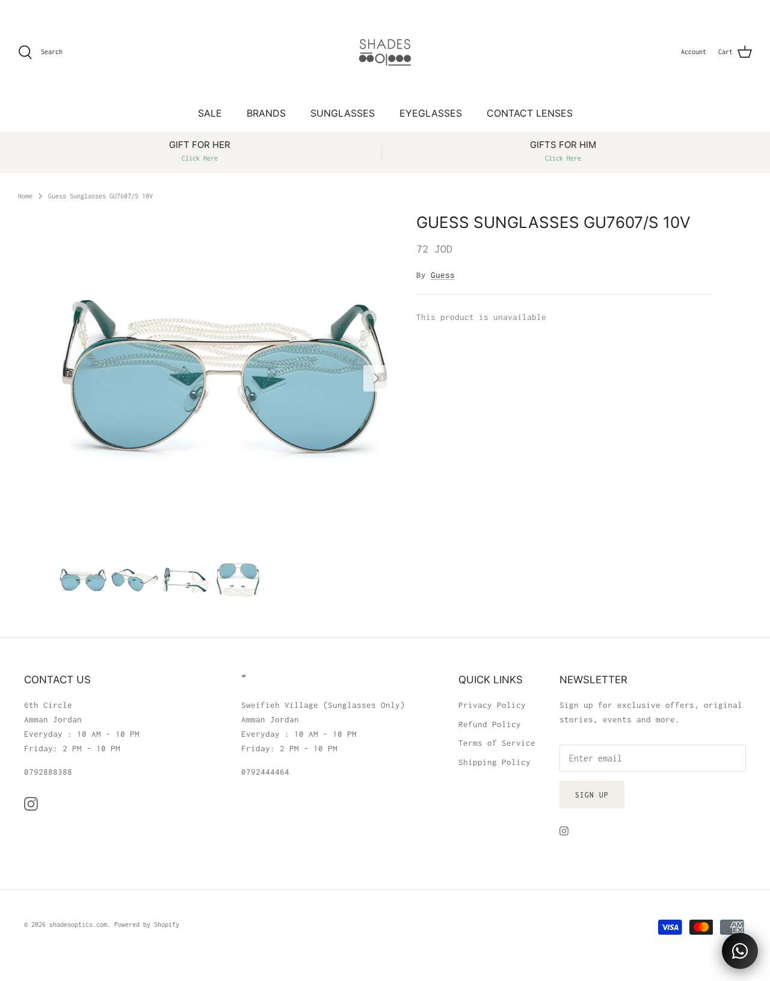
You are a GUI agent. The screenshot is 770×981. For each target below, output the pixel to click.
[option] (225, 378)
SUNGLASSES (342, 113)
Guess (443, 275)
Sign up (592, 795)
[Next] (376, 378)
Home (25, 195)
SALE (210, 113)
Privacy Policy (492, 705)
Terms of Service (496, 743)
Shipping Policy (494, 762)
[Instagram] (31, 804)
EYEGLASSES (430, 113)
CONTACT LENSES (530, 113)
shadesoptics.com (78, 924)
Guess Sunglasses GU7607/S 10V (100, 195)
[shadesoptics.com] (385, 52)
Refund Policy (489, 724)
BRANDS (266, 113)
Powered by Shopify (146, 924)
